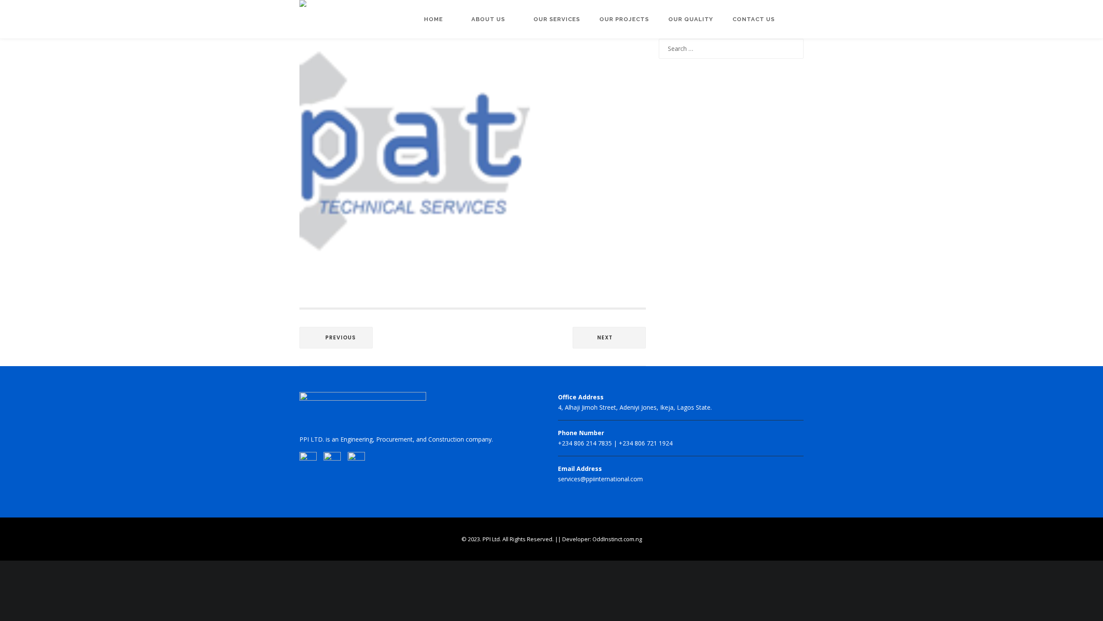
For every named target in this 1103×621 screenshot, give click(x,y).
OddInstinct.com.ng (617, 539)
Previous (340, 337)
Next (605, 337)
